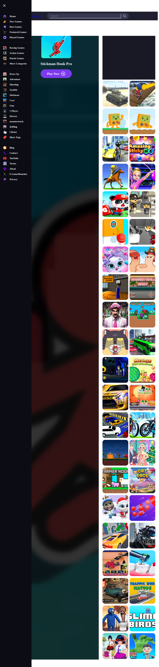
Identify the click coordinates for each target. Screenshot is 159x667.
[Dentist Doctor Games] (142, 563)
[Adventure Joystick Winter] (142, 121)
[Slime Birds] (142, 619)
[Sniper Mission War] (142, 536)
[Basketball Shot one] (142, 287)
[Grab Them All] (142, 646)
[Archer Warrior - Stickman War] (115, 177)
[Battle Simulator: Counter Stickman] (142, 232)
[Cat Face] (142, 480)
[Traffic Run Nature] (142, 591)
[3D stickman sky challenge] (142, 94)
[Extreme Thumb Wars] (142, 260)
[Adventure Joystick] (115, 121)
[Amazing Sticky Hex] (142, 149)
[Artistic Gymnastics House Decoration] (142, 177)
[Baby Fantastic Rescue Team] (115, 204)
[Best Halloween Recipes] (142, 398)
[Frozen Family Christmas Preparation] (142, 453)
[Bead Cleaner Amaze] (142, 508)
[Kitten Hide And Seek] (115, 342)
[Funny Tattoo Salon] (115, 563)
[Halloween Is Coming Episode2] (115, 370)
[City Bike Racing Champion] (142, 425)
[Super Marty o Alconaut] (115, 315)
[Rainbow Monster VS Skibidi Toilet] (115, 619)
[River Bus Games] (142, 342)
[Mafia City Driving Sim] (115, 591)
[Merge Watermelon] (142, 370)
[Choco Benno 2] (142, 315)
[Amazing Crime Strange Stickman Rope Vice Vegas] (115, 149)
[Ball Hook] (115, 232)
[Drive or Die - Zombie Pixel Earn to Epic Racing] (115, 453)
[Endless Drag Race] (115, 398)
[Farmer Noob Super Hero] (115, 480)
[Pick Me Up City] (115, 536)
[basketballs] (115, 287)
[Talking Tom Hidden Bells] (115, 508)
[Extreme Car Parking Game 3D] (115, 425)
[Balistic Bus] (142, 204)
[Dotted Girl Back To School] (115, 646)
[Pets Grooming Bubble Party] (115, 260)
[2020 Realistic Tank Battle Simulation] (115, 94)
